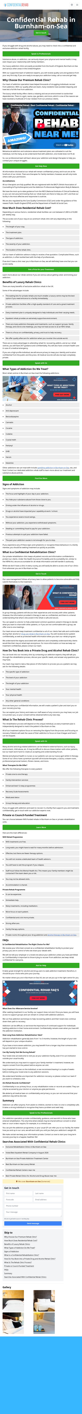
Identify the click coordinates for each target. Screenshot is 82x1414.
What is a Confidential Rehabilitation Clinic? (21, 1255)
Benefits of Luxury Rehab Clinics (17, 1244)
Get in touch (41, 33)
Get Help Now (41, 166)
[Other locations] (72, 5)
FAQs (6, 1270)
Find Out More (41, 478)
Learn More (41, 827)
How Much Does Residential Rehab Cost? (20, 1240)
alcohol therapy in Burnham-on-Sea (62, 935)
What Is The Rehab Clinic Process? (18, 1262)
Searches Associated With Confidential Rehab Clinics (25, 1277)
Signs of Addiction (11, 1251)
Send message (33, 1223)
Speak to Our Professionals (41, 1113)
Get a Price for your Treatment (41, 269)
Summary (8, 1273)
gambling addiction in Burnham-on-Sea (53, 468)
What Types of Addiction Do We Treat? (19, 1248)
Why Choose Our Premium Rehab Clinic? (20, 1237)
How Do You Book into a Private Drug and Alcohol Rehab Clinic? (29, 1259)
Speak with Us (41, 363)
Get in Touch (41, 574)
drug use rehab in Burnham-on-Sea (35, 634)
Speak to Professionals (41, 54)
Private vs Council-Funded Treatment (19, 1266)
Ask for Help (41, 965)
